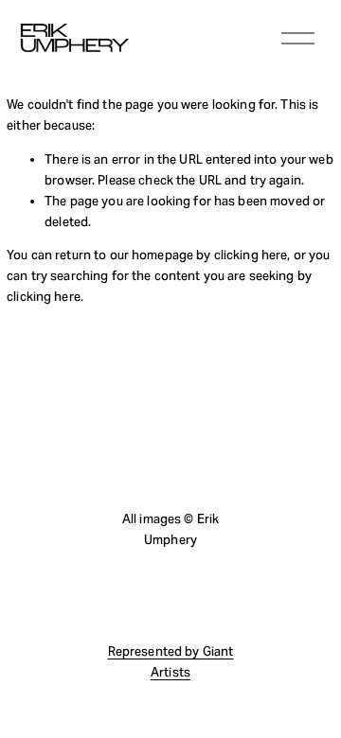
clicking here (251, 255)
